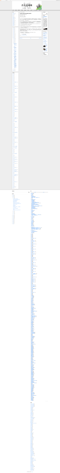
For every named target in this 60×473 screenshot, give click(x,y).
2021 (13, 28)
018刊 (13, 89)
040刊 (13, 112)
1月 (13, 197)
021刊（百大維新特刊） (15, 92)
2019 (13, 221)
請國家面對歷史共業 (15, 62)
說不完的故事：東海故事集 (32, 460)
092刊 (13, 168)
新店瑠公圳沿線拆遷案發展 (15, 48)
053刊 (13, 126)
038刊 (13, 110)
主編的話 (14, 46)
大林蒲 (32, 194)
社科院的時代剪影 (32, 453)
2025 (13, 27)
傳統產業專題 (31, 413)
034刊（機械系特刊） (15, 106)
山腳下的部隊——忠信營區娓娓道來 (15, 59)
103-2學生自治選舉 (32, 404)
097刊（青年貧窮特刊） (15, 174)
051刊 (13, 124)
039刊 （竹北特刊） (14, 111)
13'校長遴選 (31, 407)
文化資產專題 (31, 438)
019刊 (13, 90)
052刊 (13, 125)
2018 (13, 220)
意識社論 (13, 21)
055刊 (13, 128)
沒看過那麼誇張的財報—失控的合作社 (45, 37)
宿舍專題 (32, 211)
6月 (14, 40)
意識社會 (13, 20)
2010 (13, 196)
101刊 (13, 178)
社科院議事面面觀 (32, 454)
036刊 (13, 108)
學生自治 (32, 230)
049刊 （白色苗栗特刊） (15, 121)
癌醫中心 (32, 225)
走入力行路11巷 (14, 207)
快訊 (30, 431)
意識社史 (13, 19)
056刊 (13, 129)
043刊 (13, 115)
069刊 (13, 143)
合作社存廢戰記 (44, 40)
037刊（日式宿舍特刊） (15, 109)
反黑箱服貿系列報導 (32, 417)
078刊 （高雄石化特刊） (15, 153)
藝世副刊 (13, 25)
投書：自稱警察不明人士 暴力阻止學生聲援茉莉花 (45, 33)
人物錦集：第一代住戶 (15, 55)
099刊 (13, 176)
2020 (13, 29)
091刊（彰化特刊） (14, 167)
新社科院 (31, 440)
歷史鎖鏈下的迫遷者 (15, 60)
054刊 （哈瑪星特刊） (15, 127)
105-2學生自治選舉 (32, 406)
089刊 (13, 165)
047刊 (13, 119)
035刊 (13, 107)
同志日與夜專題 (32, 210)
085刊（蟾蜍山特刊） (15, 161)
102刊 (13, 179)
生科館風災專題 (31, 449)
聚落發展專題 (31, 458)
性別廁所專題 (32, 213)
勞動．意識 (31, 415)
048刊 (13, 120)
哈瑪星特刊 (31, 420)
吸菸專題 (32, 217)
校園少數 (13, 22)
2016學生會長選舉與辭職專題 (34, 231)
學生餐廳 (31, 427)
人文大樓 (32, 220)
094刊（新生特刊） (14, 170)
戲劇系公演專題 (31, 437)
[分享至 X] (24, 34)
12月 (14, 38)
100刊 (13, 177)
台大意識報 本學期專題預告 (15, 67)
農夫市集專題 (31, 464)
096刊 (13, 172)
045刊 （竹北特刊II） (15, 117)
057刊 (13, 130)
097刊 (13, 173)
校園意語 (13, 23)
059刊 (13, 131)
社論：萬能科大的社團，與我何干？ (45, 41)
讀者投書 (31, 462)
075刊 (13, 150)
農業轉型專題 (31, 465)
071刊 (13, 145)
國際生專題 (31, 422)
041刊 (13, 113)
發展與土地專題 (31, 451)
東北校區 (31, 442)
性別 (31, 209)
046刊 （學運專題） (14, 118)
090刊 (13, 166)
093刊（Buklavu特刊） (15, 169)
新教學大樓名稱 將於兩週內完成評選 (15, 65)
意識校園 (13, 18)
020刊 (13, 91)
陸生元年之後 (31, 467)
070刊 (13, 144)
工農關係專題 (31, 429)
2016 (13, 32)
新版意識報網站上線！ (46, 46)
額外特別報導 (31, 469)
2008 (13, 70)
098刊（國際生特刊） (15, 175)
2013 (13, 35)
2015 (13, 33)
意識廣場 (13, 17)
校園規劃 (31, 447)
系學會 (31, 456)
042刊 (13, 114)
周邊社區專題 (32, 221)
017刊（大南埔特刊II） (15, 88)
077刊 (13, 152)
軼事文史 (31, 463)
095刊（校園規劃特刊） (15, 171)
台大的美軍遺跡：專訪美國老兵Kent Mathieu (45, 35)
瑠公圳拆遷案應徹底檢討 (15, 63)
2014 (13, 34)
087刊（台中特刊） (14, 163)
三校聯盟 (31, 409)
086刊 (13, 162)
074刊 (13, 149)
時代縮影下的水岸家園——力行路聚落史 (15, 51)
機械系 (32, 223)
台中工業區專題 (31, 418)
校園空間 (13, 24)
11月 (14, 39)
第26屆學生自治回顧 (32, 455)
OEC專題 (31, 408)
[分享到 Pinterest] (25, 34)
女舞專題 (31, 424)
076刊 (13, 151)
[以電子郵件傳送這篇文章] (23, 34)
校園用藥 (31, 446)
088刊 (13, 164)
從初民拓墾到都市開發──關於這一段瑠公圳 (15, 57)
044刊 (13, 116)
